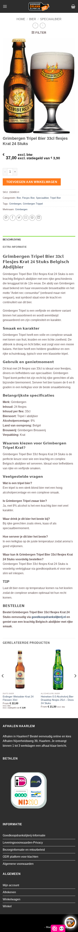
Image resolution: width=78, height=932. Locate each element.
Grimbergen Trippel (33, 203)
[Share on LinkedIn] (39, 218)
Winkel (7, 906)
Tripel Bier (55, 197)
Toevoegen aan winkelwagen (31, 181)
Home (21, 19)
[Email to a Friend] (26, 218)
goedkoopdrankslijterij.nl (49, 617)
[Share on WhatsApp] (6, 218)
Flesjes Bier (28, 197)
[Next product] (35, 25)
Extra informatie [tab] (15, 247)
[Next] (75, 683)
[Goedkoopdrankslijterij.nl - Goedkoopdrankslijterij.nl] (39, 6)
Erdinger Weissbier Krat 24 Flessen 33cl (18, 698)
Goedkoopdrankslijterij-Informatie (24, 835)
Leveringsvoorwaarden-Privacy (23, 842)
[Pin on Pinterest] (32, 218)
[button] (5, 6)
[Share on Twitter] (19, 218)
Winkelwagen (11, 899)
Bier (32, 19)
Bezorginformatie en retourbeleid (24, 849)
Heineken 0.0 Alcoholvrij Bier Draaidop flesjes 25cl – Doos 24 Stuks (57, 699)
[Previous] (3, 683)
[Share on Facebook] (13, 218)
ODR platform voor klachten (20, 856)
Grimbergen (15, 203)
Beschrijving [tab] (12, 239)
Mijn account (11, 885)
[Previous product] (42, 25)
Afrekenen (9, 892)
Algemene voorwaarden (18, 863)
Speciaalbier (50, 19)
